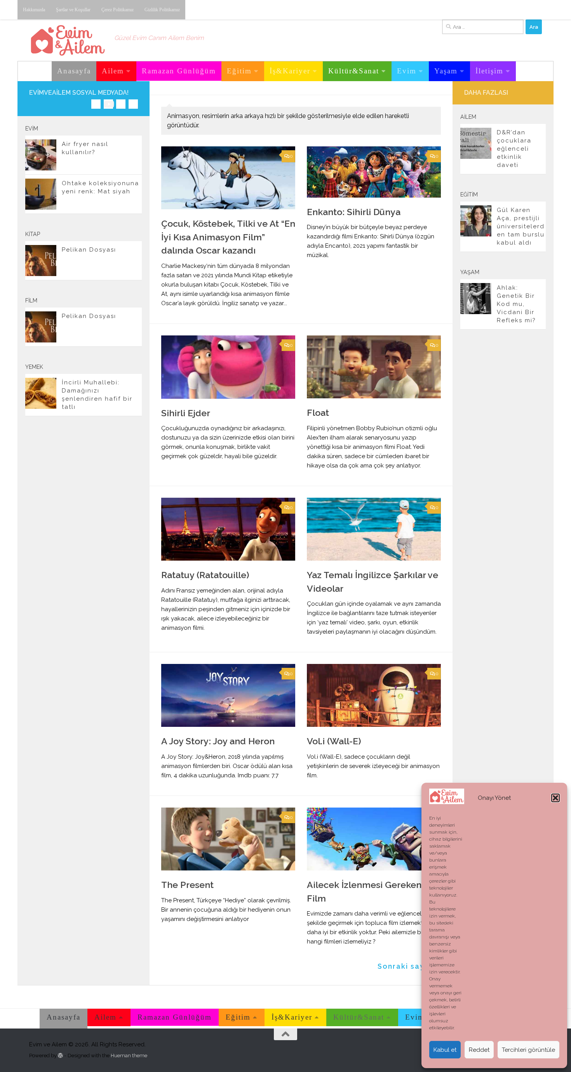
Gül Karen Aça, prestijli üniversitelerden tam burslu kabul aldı (521, 226)
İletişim (489, 71)
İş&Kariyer (290, 71)
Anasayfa (74, 71)
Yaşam (446, 71)
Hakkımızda (34, 9)
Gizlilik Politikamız (162, 9)
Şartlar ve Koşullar (73, 9)
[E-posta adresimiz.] (133, 104)
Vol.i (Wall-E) (334, 741)
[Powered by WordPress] (60, 1055)
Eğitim (239, 71)
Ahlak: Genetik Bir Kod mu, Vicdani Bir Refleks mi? (516, 304)
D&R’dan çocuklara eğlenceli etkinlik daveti (514, 149)
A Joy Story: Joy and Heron (218, 741)
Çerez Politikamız (117, 9)
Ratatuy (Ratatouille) (205, 575)
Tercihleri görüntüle (528, 1049)
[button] (555, 798)
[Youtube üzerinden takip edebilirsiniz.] (108, 104)
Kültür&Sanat (353, 71)
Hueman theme (129, 1055)
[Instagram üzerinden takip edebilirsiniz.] (96, 104)
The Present (187, 884)
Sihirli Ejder (185, 413)
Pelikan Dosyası (89, 249)
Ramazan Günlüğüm (179, 71)
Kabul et (444, 1049)
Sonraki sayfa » (409, 966)
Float (318, 412)
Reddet (479, 1049)
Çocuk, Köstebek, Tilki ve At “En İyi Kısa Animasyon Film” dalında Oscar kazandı (228, 236)
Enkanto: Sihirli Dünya (353, 212)
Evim (406, 71)
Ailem (113, 71)
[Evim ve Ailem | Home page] (67, 40)
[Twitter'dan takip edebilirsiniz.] (120, 104)
